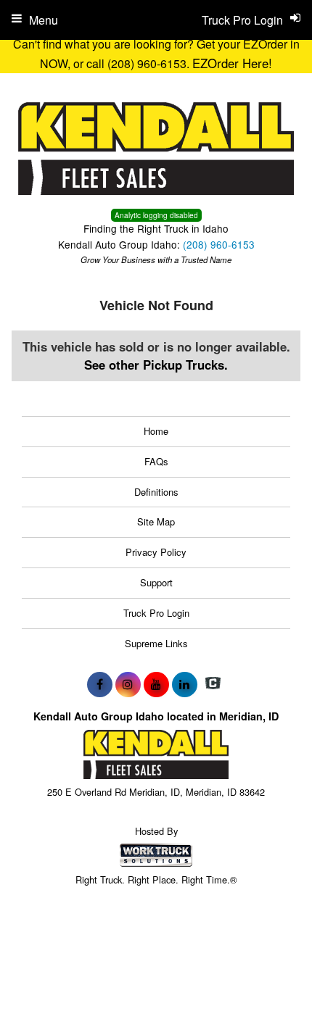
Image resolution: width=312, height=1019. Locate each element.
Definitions (156, 492)
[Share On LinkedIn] (184, 684)
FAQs (156, 461)
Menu (43, 20)
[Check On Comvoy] (213, 684)
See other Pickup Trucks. (156, 364)
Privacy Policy (156, 552)
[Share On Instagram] (128, 684)
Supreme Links (156, 643)
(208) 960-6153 (219, 244)
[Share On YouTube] (156, 684)
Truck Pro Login (156, 613)
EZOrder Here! (232, 63)
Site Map (156, 521)
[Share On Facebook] (99, 684)
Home (156, 431)
